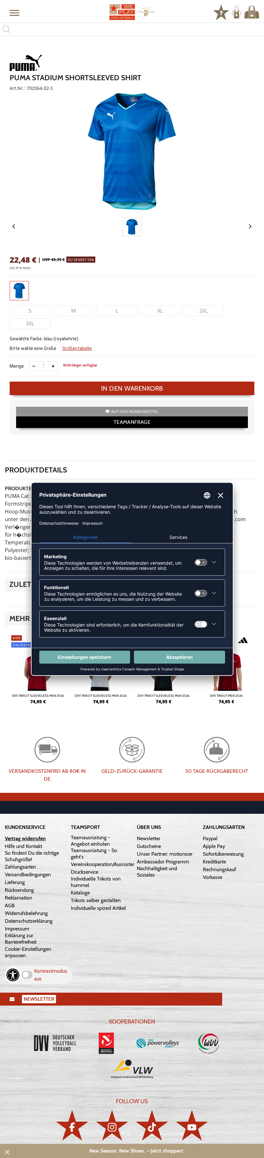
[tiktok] (152, 1125)
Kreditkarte (214, 862)
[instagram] (112, 1125)
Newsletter (148, 838)
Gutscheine (149, 846)
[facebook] (72, 1125)
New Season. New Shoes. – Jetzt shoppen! (136, 1151)
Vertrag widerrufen (25, 838)
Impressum (17, 929)
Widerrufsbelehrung (26, 913)
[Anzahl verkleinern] (34, 366)
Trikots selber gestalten (96, 900)
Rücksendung (19, 890)
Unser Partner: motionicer (165, 854)
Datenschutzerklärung (28, 921)
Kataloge (80, 893)
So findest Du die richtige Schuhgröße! (32, 856)
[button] (14, 12)
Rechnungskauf (219, 869)
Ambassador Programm (163, 862)
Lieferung (15, 882)
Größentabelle (77, 348)
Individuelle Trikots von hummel (96, 882)
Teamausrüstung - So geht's (94, 853)
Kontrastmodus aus (50, 975)
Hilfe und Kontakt (23, 846)
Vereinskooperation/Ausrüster (102, 864)
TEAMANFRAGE (132, 422)
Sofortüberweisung (223, 854)
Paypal (210, 838)
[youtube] (192, 1125)
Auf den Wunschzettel (134, 411)
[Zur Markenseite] (26, 63)
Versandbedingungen (28, 874)
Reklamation (18, 898)
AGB (10, 905)
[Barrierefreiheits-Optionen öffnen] (13, 975)
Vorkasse (212, 877)
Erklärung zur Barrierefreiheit (20, 938)
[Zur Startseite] (132, 12)
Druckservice (84, 872)
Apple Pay (214, 846)
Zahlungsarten (20, 867)
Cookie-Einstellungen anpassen (28, 952)
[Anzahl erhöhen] (53, 366)
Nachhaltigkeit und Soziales (157, 871)
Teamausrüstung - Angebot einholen (90, 840)
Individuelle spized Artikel (98, 908)
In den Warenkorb (132, 388)
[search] (132, 29)
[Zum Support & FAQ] (221, 11)
